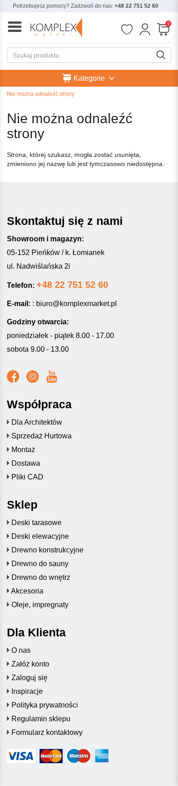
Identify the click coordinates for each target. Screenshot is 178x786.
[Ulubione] (127, 29)
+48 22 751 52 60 (136, 6)
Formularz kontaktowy (47, 732)
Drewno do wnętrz (40, 577)
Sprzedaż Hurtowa (41, 436)
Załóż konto (30, 664)
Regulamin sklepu (40, 719)
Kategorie (89, 78)
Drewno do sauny (39, 563)
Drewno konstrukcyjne (47, 550)
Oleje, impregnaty (39, 605)
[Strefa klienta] (145, 29)
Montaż (23, 449)
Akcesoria (27, 591)
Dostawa (25, 463)
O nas (21, 650)
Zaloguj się (29, 678)
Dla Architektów (36, 422)
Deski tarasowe (36, 522)
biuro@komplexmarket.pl (76, 303)
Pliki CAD (27, 477)
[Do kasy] (163, 29)
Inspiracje (27, 691)
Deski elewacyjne (40, 536)
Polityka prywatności (44, 705)
